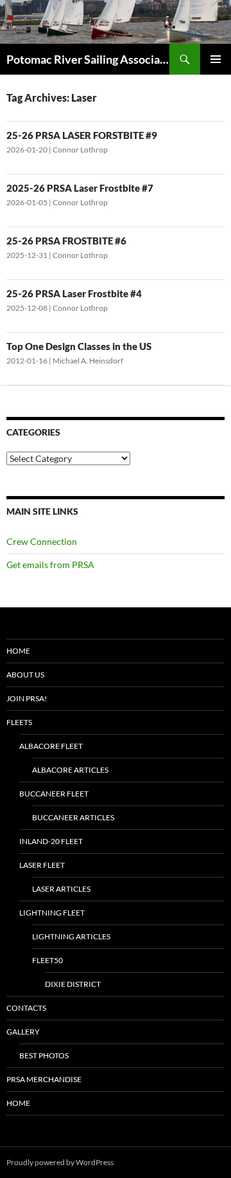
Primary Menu (215, 59)
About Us (25, 674)
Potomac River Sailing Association (87, 59)
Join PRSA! (26, 698)
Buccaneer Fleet (54, 793)
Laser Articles (61, 889)
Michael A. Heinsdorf (88, 360)
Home (18, 651)
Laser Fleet (42, 865)
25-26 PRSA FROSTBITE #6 (66, 240)
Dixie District (73, 984)
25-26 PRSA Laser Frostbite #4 (74, 293)
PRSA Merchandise (43, 1079)
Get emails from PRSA (50, 564)
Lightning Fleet (52, 912)
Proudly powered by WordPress (60, 1162)
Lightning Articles (71, 936)
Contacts (26, 1008)
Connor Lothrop (80, 149)
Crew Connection (41, 541)
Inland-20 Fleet (51, 841)
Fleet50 (47, 960)
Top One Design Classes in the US (78, 346)
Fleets (19, 722)
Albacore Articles (70, 770)
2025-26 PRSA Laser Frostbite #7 (79, 188)
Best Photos (44, 1055)
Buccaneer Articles (73, 817)
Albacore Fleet (51, 746)
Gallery (23, 1031)
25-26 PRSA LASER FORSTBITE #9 (81, 135)
